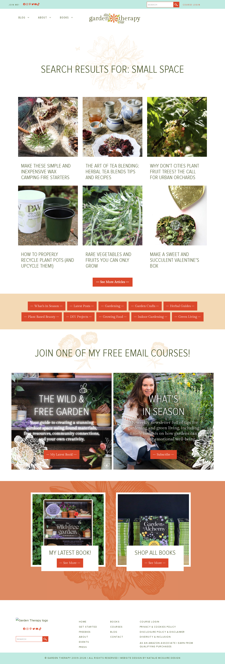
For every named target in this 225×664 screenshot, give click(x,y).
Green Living (187, 317)
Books (64, 17)
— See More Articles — (112, 282)
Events (84, 642)
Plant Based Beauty (41, 317)
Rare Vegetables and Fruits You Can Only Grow (108, 260)
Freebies (85, 632)
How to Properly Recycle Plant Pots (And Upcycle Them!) (47, 260)
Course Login (191, 5)
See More (70, 563)
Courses (116, 626)
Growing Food (113, 317)
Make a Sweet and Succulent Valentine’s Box (174, 260)
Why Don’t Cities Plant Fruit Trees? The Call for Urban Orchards (174, 172)
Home (82, 621)
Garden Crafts (145, 306)
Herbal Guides (180, 306)
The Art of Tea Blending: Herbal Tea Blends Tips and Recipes (112, 172)
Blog (21, 17)
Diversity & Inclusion (155, 636)
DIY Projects (79, 317)
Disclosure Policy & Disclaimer (162, 632)
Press (83, 647)
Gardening (112, 306)
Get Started (88, 626)
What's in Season (46, 306)
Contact (116, 636)
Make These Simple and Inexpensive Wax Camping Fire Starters (46, 172)
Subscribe (163, 454)
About (42, 17)
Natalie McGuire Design (163, 658)
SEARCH (152, 5)
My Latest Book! (61, 454)
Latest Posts (82, 306)
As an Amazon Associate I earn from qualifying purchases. (166, 645)
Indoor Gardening (151, 317)
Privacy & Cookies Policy (158, 626)
